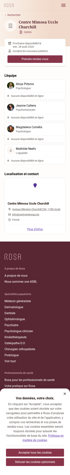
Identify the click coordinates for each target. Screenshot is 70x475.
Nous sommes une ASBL (20, 281)
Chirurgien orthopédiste (19, 349)
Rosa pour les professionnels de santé (29, 380)
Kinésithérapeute (15, 337)
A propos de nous (15, 275)
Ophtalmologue (14, 319)
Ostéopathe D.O (14, 343)
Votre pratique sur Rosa (19, 386)
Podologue (11, 355)
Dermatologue (13, 307)
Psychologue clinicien (18, 331)
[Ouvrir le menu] (63, 5)
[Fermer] (65, 393)
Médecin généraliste (17, 301)
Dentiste (9, 313)
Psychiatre (11, 325)
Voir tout (10, 361)
